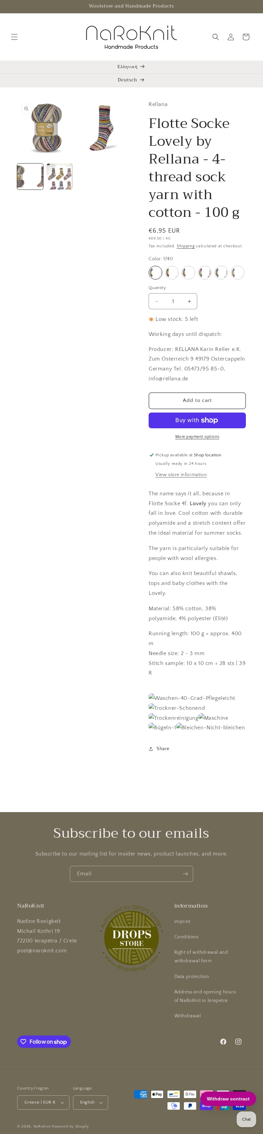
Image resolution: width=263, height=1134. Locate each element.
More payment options (197, 436)
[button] (14, 36)
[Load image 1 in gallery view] (30, 177)
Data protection (191, 976)
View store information (181, 475)
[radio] (155, 272)
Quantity (157, 287)
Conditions (186, 937)
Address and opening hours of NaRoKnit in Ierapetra (205, 996)
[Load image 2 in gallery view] (60, 177)
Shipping (186, 246)
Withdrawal (187, 1016)
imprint (182, 921)
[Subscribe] (185, 874)
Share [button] (163, 749)
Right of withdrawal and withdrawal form (201, 957)
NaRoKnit (42, 1126)
